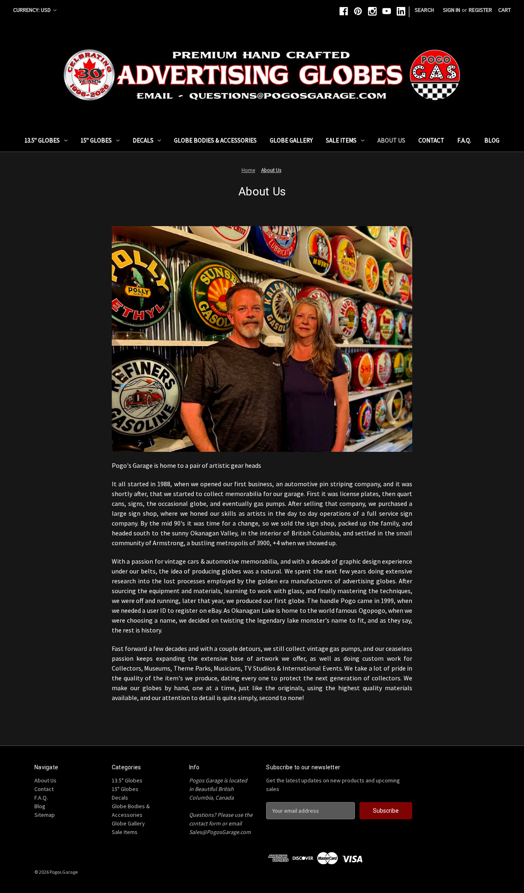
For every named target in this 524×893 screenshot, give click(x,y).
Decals (143, 140)
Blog (491, 140)
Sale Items (341, 140)
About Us (391, 140)
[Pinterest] (358, 11)
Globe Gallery (291, 140)
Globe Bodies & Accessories (215, 140)
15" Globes (96, 140)
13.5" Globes (42, 140)
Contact (431, 140)
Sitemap (44, 814)
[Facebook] (343, 11)
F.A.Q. (464, 140)
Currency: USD (32, 10)
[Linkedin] (401, 11)
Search (424, 10)
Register (480, 10)
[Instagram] (372, 11)
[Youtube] (386, 11)
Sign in (451, 10)
